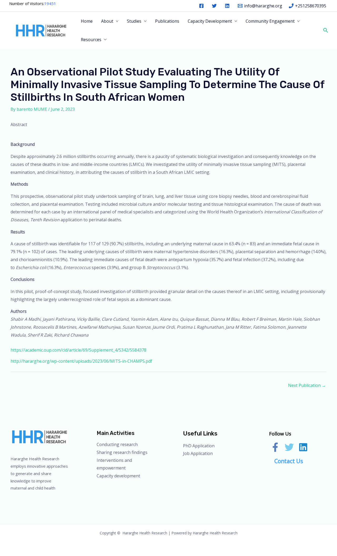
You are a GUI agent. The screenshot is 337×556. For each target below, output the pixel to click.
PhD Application (199, 446)
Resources (91, 39)
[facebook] (202, 5)
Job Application (198, 453)
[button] (325, 30)
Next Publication (307, 385)
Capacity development (118, 476)
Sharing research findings (122, 452)
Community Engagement (270, 21)
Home (87, 21)
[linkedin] (228, 5)
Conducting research (117, 444)
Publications (167, 21)
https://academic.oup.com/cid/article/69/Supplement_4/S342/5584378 (78, 350)
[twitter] (215, 5)
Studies (134, 21)
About (107, 21)
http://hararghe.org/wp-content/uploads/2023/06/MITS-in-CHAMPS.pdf (81, 361)
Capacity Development (210, 21)
